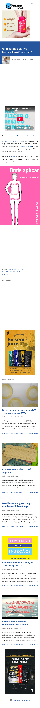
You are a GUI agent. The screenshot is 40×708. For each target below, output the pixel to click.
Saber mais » (33, 433)
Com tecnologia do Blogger (21, 700)
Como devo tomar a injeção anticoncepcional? (17, 564)
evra (18, 271)
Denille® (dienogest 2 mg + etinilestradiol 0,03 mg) (17, 505)
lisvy (22, 271)
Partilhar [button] (5, 274)
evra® (32, 136)
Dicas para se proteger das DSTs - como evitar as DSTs (19, 412)
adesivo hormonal (17, 136)
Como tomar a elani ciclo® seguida (17, 471)
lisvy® (26, 136)
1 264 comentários (17, 526)
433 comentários (17, 492)
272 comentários (17, 585)
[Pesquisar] (32, 3)
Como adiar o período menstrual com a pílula (15, 623)
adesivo (12, 156)
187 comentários (17, 645)
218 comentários (17, 433)
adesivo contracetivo (16, 269)
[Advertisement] (20, 86)
